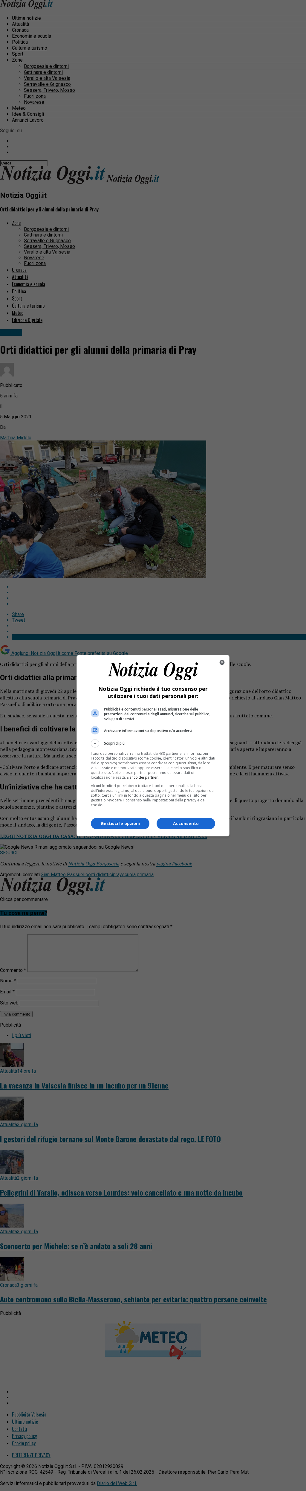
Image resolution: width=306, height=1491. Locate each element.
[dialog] (153, 745)
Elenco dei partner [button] (142, 777)
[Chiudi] (222, 662)
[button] (153, 743)
